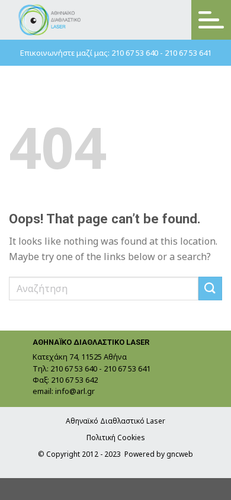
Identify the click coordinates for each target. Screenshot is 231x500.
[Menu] (211, 20)
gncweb (179, 454)
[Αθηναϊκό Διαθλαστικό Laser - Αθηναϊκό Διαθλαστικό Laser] (50, 20)
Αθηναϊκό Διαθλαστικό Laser (115, 421)
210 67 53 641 (188, 52)
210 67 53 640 (134, 52)
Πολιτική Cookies (115, 437)
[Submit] (210, 288)
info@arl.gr (75, 391)
